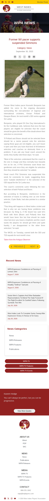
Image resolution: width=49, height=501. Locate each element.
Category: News (24, 48)
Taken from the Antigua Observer (17, 240)
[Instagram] (9, 2)
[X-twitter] (5, 2)
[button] (43, 8)
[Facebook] (2, 2)
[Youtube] (12, 2)
